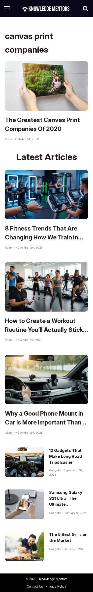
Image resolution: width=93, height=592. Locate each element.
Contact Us (35, 586)
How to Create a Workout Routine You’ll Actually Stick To (44, 329)
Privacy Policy (55, 586)
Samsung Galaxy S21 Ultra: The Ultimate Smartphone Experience (65, 504)
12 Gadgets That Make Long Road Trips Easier (65, 456)
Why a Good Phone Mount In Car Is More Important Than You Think (44, 422)
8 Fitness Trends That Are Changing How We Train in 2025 (41, 237)
